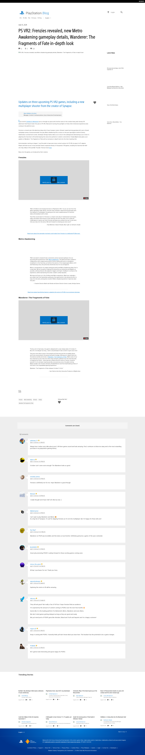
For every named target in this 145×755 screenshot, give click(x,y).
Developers (113, 748)
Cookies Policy (75, 748)
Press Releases (85, 748)
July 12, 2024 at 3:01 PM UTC (37, 647)
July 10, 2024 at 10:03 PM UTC (37, 532)
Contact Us (105, 748)
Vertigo (40, 399)
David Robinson (53, 721)
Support (40, 748)
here (50, 147)
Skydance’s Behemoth (32, 121)
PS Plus (40, 18)
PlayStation (37, 13)
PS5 (21, 18)
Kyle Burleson (79, 695)
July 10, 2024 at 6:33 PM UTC (37, 513)
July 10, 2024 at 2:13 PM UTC (37, 442)
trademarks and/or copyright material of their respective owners (62, 742)
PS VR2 (25, 18)
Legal (98, 748)
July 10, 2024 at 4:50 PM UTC (37, 478)
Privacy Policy (65, 748)
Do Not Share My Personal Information (86, 750)
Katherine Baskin (108, 720)
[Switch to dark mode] (108, 12)
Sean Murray (25, 695)
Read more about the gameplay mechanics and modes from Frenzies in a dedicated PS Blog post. (53, 233)
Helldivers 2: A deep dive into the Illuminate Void (113, 717)
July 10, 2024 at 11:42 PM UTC (37, 566)
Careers (93, 748)
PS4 (29, 18)
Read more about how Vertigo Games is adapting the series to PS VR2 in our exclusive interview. (54, 292)
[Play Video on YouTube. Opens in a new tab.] (85, 198)
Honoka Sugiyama (26, 721)
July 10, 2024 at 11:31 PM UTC (37, 549)
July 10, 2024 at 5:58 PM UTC (37, 496)
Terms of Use (56, 748)
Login (113, 12)
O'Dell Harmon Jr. (53, 694)
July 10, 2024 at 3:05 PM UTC (37, 461)
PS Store (33, 18)
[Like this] (30, 700)
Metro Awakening (54, 259)
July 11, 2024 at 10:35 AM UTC (37, 600)
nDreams (35, 399)
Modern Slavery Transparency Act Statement (60, 750)
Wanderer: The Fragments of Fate (57, 357)
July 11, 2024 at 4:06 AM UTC (37, 583)
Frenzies (21, 399)
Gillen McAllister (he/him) (30, 113)
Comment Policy (31, 748)
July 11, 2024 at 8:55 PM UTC (37, 630)
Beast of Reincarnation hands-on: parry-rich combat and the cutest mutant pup (112, 691)
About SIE (47, 748)
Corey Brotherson (108, 695)
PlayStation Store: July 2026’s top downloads (58, 691)
